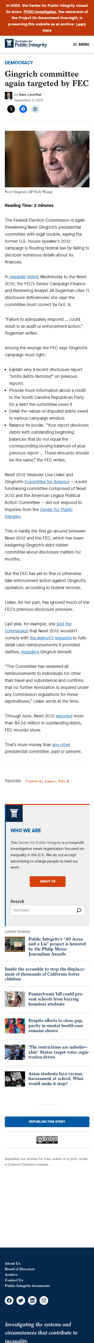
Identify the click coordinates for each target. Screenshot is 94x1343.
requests (63, 638)
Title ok (63, 781)
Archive (11, 1274)
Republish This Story (47, 1121)
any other (61, 745)
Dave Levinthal (30, 94)
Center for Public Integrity (39, 842)
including (30, 652)
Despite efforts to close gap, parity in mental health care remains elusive (55, 1025)
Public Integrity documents (27, 1286)
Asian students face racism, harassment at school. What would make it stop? (56, 1078)
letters (33, 277)
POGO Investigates (40, 11)
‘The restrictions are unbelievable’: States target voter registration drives (58, 1051)
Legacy (50, 781)
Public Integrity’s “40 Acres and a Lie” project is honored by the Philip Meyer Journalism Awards (57, 946)
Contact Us (14, 1280)
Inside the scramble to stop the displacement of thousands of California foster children (45, 973)
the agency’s (42, 638)
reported (64, 716)
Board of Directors (20, 1269)
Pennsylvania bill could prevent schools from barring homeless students (55, 998)
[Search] (79, 910)
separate (18, 277)
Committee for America (47, 482)
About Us (12, 1263)
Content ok (34, 781)
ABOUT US (47, 881)
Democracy (19, 62)
